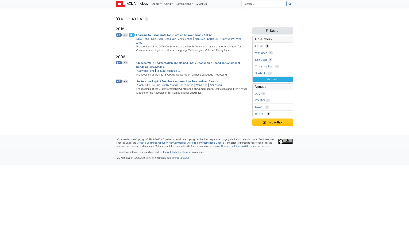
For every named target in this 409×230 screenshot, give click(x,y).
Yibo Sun (199, 38)
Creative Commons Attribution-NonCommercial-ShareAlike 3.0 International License (180, 142)
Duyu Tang (142, 38)
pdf (118, 35)
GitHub (203, 3)
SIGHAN (260, 113)
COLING (260, 100)
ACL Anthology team (178, 152)
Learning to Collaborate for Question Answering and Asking (174, 35)
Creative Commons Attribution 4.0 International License (240, 146)
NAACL (259, 107)
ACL (257, 93)
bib (125, 35)
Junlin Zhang (169, 85)
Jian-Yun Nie (186, 85)
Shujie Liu (212, 38)
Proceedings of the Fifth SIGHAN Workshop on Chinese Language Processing (181, 74)
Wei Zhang (215, 85)
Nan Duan (157, 38)
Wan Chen (201, 85)
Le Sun (161, 70)
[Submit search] (289, 4)
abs (132, 35)
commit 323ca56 (180, 158)
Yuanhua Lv (227, 38)
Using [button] (167, 3)
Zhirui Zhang (185, 38)
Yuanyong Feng (145, 70)
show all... (272, 79)
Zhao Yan (170, 38)
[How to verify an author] (146, 18)
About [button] (155, 3)
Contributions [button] (183, 3)
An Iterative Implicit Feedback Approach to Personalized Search (177, 81)
